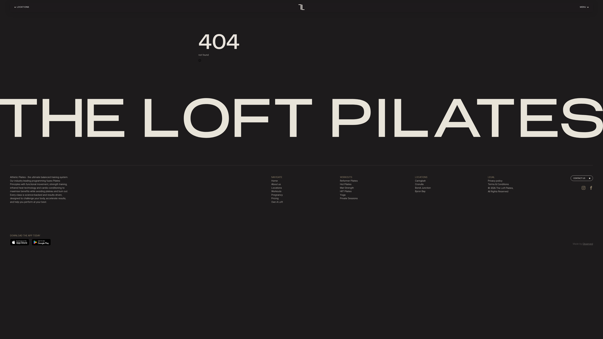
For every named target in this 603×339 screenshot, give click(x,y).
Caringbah (420, 180)
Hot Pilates (345, 184)
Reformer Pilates (349, 180)
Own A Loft (277, 202)
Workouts (276, 191)
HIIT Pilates (346, 191)
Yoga (342, 195)
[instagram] (583, 188)
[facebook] (591, 188)
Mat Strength (347, 187)
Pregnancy (277, 195)
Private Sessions (349, 198)
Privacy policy (495, 180)
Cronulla (419, 184)
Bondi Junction (423, 187)
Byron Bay (420, 191)
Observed (588, 243)
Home (274, 180)
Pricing (275, 198)
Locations (276, 187)
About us (276, 184)
